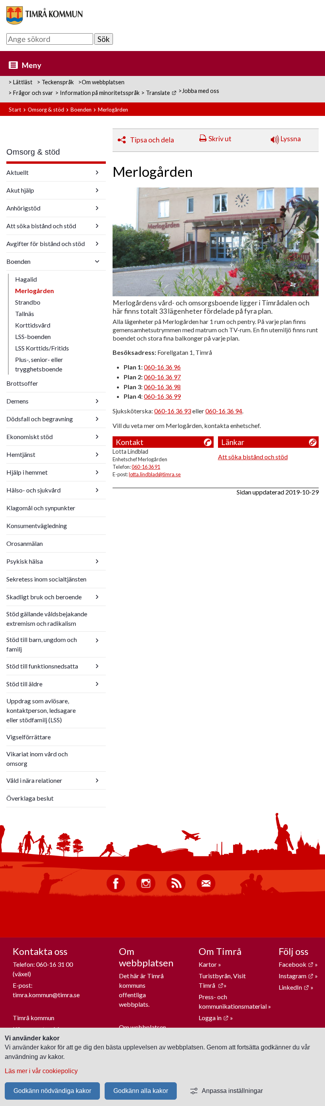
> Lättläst (20, 82)
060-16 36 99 (162, 396)
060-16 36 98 (162, 386)
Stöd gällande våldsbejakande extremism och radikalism (46, 618)
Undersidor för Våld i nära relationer (97, 780)
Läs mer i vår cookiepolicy (41, 1071)
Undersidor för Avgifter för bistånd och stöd (97, 243)
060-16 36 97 (162, 377)
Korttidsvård (32, 325)
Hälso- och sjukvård (33, 490)
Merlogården (34, 290)
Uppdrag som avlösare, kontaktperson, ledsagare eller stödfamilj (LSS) (41, 710)
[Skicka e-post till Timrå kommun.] (206, 890)
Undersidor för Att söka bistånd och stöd (97, 226)
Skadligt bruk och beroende (44, 596)
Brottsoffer (22, 383)
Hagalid (26, 279)
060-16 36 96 (162, 367)
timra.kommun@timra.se (46, 994)
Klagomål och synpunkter (40, 507)
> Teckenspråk (55, 82)
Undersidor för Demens (97, 401)
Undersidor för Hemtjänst (97, 454)
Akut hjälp (20, 190)
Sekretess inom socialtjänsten (46, 579)
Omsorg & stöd (46, 109)
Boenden (81, 109)
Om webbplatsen (142, 1027)
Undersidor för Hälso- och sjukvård (97, 490)
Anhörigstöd (23, 208)
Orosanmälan (24, 543)
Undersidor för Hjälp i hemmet (97, 472)
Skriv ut (219, 138)
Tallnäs (24, 313)
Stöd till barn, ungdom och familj (41, 644)
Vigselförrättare (28, 736)
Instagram (296, 975)
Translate (161, 92)
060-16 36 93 (172, 411)
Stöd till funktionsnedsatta (42, 666)
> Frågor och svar (30, 92)
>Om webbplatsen (101, 82)
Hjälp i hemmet (27, 472)
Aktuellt (17, 172)
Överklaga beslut (30, 798)
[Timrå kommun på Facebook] (115, 890)
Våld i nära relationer (34, 780)
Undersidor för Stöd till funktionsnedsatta (97, 666)
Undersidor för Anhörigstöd (97, 208)
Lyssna (290, 138)
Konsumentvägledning (36, 525)
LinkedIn (294, 987)
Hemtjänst (20, 454)
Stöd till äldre (24, 683)
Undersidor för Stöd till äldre (97, 684)
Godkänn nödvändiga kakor (52, 1090)
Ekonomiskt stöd (29, 436)
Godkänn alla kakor (140, 1090)
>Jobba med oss (198, 90)
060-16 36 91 (146, 467)
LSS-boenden (33, 336)
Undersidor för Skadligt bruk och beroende (97, 597)
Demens (17, 401)
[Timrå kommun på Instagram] (145, 890)
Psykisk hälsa (24, 561)
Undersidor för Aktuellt (97, 172)
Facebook (296, 964)
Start (15, 109)
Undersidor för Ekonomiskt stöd (97, 436)
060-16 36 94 (223, 411)
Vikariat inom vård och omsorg (37, 758)
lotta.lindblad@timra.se (155, 474)
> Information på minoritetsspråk (97, 92)
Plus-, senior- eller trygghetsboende (39, 364)
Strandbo (27, 302)
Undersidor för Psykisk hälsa (97, 561)
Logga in (214, 1017)
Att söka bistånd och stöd (41, 225)
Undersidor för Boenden (97, 261)
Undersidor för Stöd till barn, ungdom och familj (97, 640)
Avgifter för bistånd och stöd (45, 243)
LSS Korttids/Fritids (42, 348)
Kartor (208, 964)
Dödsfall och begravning (39, 418)
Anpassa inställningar (232, 1090)
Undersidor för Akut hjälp (97, 190)
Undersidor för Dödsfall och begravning (97, 419)
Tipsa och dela (152, 140)
